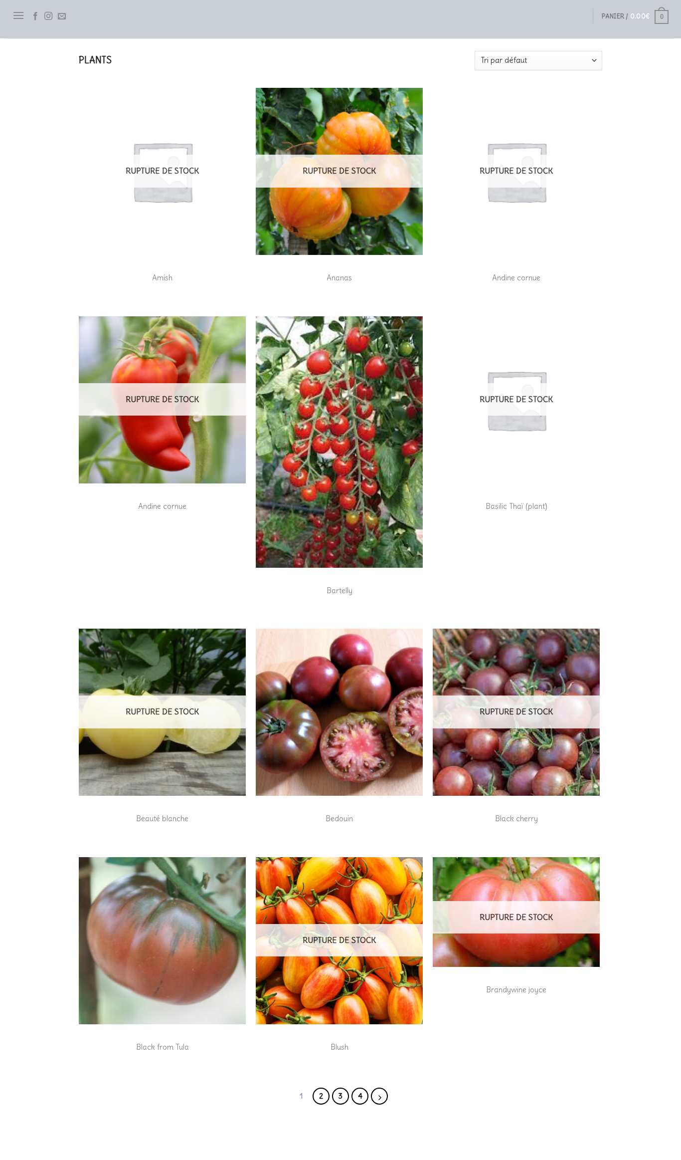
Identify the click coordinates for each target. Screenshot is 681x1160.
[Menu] (18, 15)
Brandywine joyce (516, 989)
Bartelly (339, 590)
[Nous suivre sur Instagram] (48, 16)
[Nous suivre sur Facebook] (35, 16)
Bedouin (339, 818)
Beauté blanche (162, 818)
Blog (87, 1133)
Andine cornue (516, 277)
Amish (162, 277)
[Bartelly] (339, 442)
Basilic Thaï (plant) (516, 506)
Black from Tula (162, 1047)
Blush (339, 1047)
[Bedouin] (339, 712)
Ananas (339, 277)
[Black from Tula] (162, 940)
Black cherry (516, 818)
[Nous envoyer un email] (62, 16)
